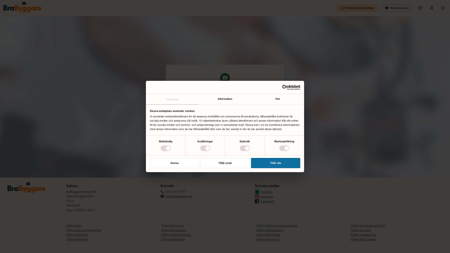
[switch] (205, 148)
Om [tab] (277, 98)
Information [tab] (225, 98)
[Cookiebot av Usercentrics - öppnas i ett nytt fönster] (284, 87)
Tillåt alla (275, 162)
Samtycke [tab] (172, 99)
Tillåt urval (225, 162)
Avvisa (174, 162)
